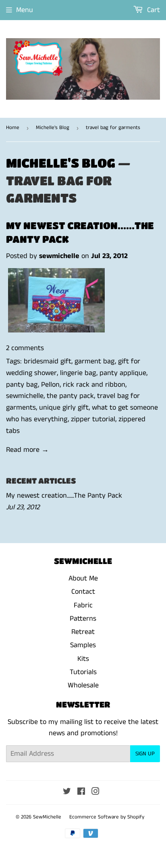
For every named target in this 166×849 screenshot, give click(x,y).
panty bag (22, 384)
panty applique (123, 373)
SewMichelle (47, 817)
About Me (83, 578)
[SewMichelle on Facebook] (81, 792)
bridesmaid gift (47, 361)
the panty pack (70, 396)
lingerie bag (78, 373)
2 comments (25, 348)
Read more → (27, 450)
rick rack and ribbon (94, 384)
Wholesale (83, 685)
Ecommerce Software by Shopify (106, 817)
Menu (24, 10)
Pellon (50, 384)
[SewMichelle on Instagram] (95, 792)
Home (12, 127)
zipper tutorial (93, 419)
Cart (152, 10)
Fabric (83, 605)
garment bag (95, 361)
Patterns (83, 618)
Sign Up (145, 754)
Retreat (83, 632)
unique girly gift (64, 407)
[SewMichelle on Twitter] (67, 792)
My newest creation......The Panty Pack (64, 495)
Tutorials (83, 672)
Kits (83, 659)
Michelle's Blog (52, 127)
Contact (83, 592)
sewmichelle (25, 396)
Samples (83, 645)
